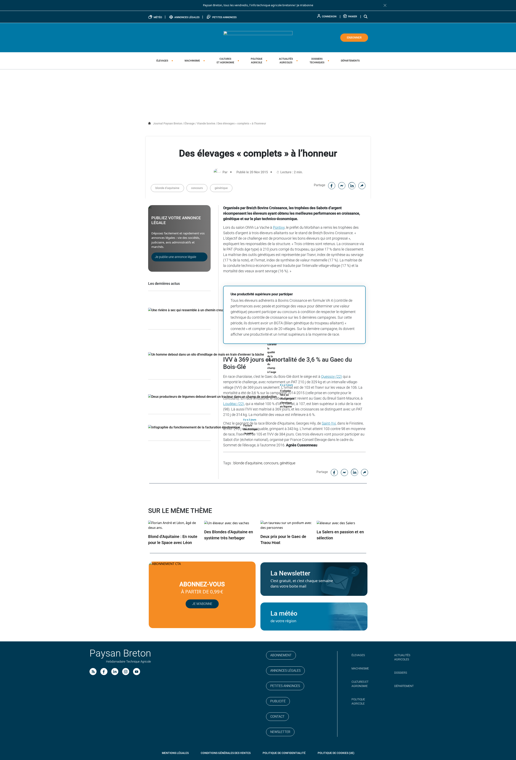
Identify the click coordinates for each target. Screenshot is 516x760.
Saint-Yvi (329, 423)
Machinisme (192, 60)
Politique (256, 60)
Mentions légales (175, 753)
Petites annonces (285, 686)
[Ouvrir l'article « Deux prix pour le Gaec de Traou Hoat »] (286, 525)
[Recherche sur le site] (366, 16)
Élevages (162, 60)
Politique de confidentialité (284, 753)
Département (404, 686)
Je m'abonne (305, 5)
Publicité (278, 701)
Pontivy (279, 227)
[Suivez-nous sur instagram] (125, 671)
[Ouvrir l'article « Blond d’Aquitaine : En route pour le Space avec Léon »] (174, 525)
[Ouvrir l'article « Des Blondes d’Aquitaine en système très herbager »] (226, 523)
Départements (350, 60)
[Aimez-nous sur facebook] (103, 671)
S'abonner (354, 37)
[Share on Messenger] (341, 185)
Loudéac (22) (233, 404)
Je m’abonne (202, 604)
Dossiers (317, 60)
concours (197, 188)
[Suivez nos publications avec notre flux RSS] (93, 671)
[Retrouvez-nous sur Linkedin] (114, 671)
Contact (277, 716)
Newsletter (280, 732)
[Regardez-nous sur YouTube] (136, 671)
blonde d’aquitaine (167, 188)
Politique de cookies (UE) (336, 753)
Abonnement (281, 655)
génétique (221, 188)
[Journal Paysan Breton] (258, 37)
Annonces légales (285, 670)
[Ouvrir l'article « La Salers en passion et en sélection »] (336, 523)
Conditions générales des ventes (226, 753)
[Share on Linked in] (352, 185)
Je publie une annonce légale (175, 257)
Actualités (286, 60)
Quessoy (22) (331, 376)
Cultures (225, 60)
